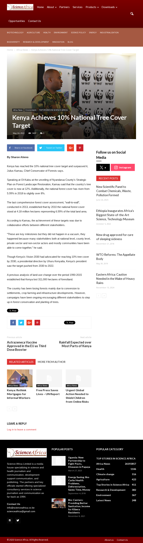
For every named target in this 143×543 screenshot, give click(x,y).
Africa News (17, 110)
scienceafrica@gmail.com (21, 511)
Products (91, 7)
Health (47, 32)
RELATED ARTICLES (21, 361)
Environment (61, 32)
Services (77, 7)
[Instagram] (10, 520)
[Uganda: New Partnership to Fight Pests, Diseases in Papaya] (59, 461)
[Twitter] (18, 520)
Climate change (105, 474)
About (50, 7)
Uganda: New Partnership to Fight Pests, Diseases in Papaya (79, 462)
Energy (93, 32)
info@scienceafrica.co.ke (21, 507)
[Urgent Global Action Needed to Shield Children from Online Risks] (78, 378)
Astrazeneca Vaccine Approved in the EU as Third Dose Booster (26, 346)
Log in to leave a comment (21, 429)
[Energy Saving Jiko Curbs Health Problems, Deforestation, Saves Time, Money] (59, 480)
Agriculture (33, 32)
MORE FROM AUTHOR (51, 361)
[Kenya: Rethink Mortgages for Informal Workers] (20, 378)
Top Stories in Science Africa (112, 484)
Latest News (103, 500)
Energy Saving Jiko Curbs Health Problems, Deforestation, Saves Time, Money (79, 483)
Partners (64, 7)
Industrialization (109, 32)
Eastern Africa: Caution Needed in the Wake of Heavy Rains (115, 279)
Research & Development (36, 42)
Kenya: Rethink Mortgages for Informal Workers (18, 393)
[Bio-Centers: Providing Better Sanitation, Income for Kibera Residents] (59, 503)
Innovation (58, 42)
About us (109, 539)
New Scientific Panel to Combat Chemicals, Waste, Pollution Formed (113, 191)
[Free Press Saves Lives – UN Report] (49, 378)
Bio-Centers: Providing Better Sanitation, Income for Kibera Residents (79, 506)
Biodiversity (13, 42)
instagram (125, 167)
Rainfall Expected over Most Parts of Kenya (75, 344)
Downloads (108, 7)
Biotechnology (15, 32)
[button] (132, 14)
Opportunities (17, 20)
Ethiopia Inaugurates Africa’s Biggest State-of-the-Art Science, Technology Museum (115, 215)
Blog (70, 42)
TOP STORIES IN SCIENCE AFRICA (53, 110)
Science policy (78, 32)
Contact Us (34, 20)
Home (40, 7)
